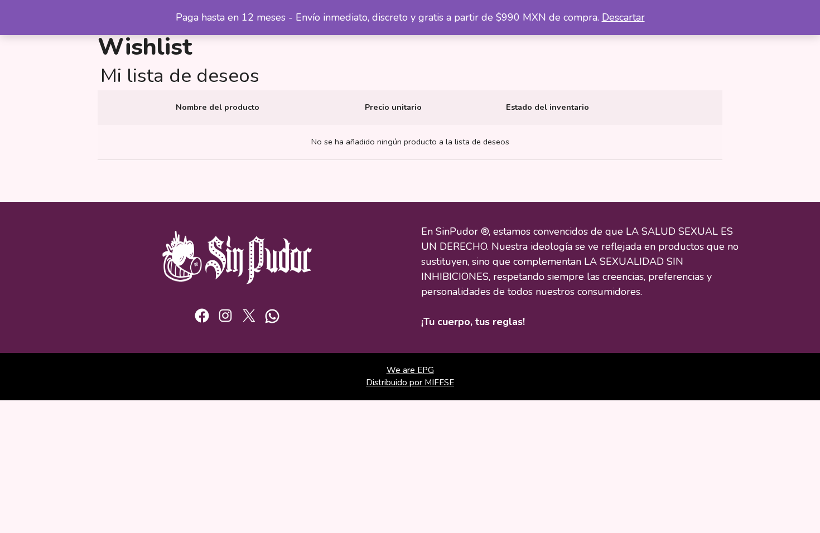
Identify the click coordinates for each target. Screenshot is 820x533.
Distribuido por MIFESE (410, 382)
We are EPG (410, 370)
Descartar (623, 17)
